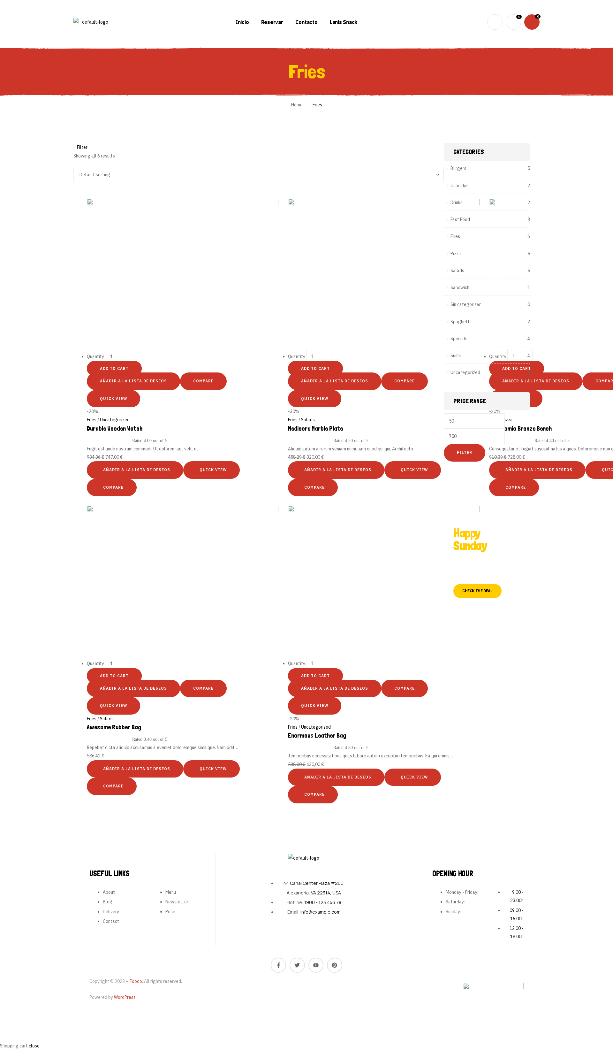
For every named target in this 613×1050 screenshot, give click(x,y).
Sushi (455, 355)
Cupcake (459, 185)
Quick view (113, 398)
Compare (203, 381)
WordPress (125, 997)
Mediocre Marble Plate (315, 428)
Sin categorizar (465, 304)
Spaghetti (460, 322)
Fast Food (460, 219)
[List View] (79, 194)
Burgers (458, 168)
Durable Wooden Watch (114, 428)
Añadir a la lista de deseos (133, 381)
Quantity (95, 356)
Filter (464, 452)
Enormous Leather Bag (317, 735)
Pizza (455, 254)
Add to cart (114, 368)
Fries (91, 420)
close (34, 1046)
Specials (458, 338)
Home (297, 105)
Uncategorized (115, 420)
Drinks (456, 202)
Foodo (136, 981)
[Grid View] (75, 194)
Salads (308, 420)
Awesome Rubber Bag (114, 727)
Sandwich (459, 287)
